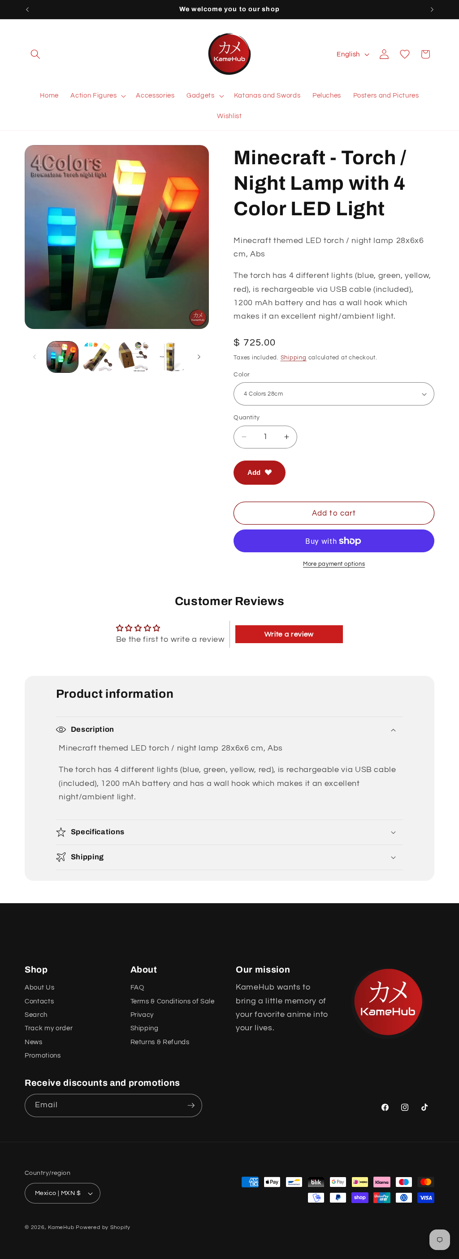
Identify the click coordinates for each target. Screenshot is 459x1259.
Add (253, 472)
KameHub (61, 1227)
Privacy (142, 1014)
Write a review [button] (289, 634)
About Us (39, 987)
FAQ (137, 987)
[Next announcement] (432, 9)
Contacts (39, 1001)
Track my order (49, 1028)
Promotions (43, 1055)
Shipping (294, 357)
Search (36, 1014)
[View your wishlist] (404, 54)
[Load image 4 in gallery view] (170, 356)
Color (242, 374)
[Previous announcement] (27, 9)
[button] (35, 54)
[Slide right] (199, 357)
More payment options (334, 564)
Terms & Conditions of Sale (172, 1001)
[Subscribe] (191, 1105)
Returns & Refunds (160, 1042)
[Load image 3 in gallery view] (134, 356)
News (34, 1042)
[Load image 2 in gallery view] (98, 356)
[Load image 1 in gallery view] (62, 356)
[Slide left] (34, 357)
